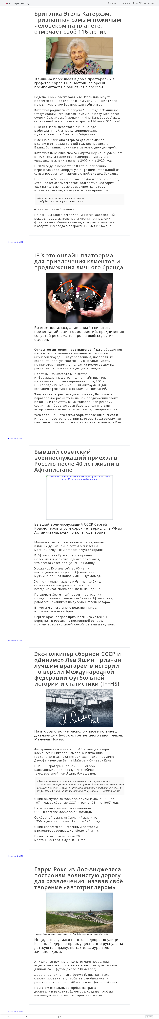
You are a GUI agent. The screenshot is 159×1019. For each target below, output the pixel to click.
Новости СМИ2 (15, 242)
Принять (149, 1017)
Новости (126, 3)
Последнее (113, 3)
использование (50, 1017)
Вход (135, 3)
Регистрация (147, 3)
